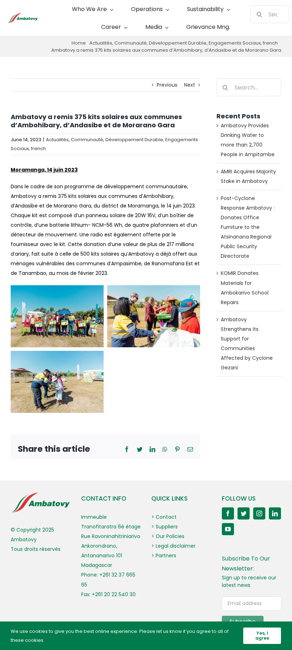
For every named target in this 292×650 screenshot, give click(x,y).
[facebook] (228, 513)
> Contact (164, 517)
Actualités (57, 139)
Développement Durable (134, 139)
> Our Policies (167, 536)
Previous (167, 84)
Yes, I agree (262, 635)
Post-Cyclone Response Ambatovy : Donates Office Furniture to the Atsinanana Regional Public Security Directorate (248, 227)
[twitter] (244, 513)
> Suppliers (164, 526)
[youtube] (228, 529)
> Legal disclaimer (173, 545)
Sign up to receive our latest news (249, 581)
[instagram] (259, 513)
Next (189, 84)
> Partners (163, 555)
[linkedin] (275, 513)
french (38, 148)
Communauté (87, 139)
